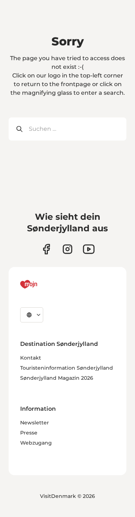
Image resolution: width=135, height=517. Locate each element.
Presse (28, 432)
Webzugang (36, 443)
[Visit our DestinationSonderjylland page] (46, 249)
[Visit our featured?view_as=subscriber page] (88, 249)
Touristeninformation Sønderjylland (66, 368)
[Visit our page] (67, 249)
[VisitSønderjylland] (42, 284)
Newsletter (34, 422)
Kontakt (30, 358)
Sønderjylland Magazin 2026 (56, 378)
